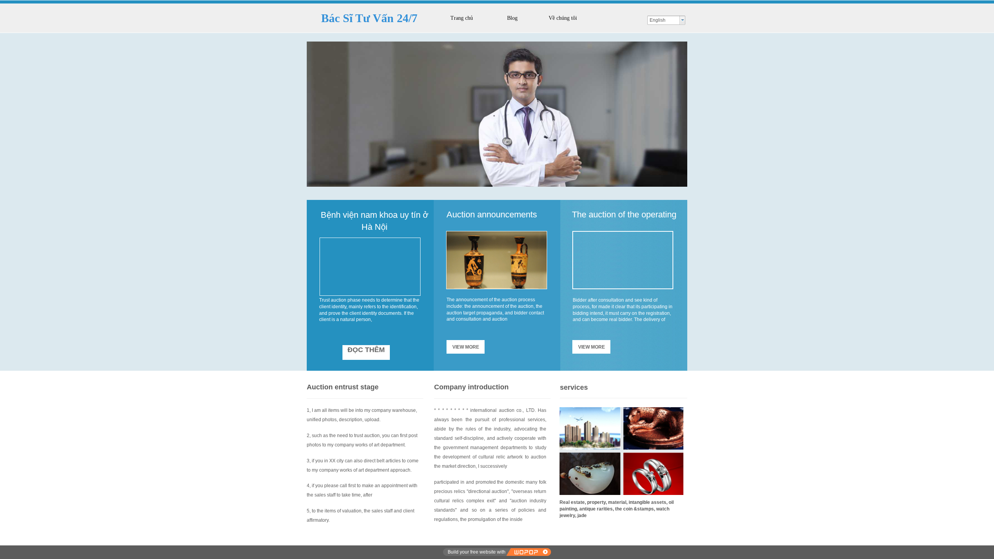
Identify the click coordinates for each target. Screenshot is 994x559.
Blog (512, 18)
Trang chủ (461, 18)
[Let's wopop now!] (528, 552)
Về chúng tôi (563, 18)
